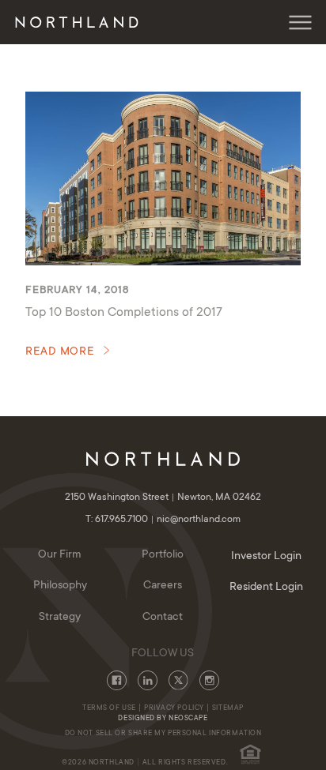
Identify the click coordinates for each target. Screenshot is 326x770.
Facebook (117, 680)
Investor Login (266, 556)
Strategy (60, 617)
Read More (60, 352)
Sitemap (228, 708)
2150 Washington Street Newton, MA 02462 (163, 497)
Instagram (209, 680)
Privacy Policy (174, 708)
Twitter (178, 680)
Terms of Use (109, 708)
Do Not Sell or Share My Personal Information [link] (163, 734)
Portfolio (163, 555)
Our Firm (60, 555)
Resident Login (266, 587)
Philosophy (60, 586)
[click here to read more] (163, 178)
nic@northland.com (199, 519)
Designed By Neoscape (162, 719)
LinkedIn (147, 680)
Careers (162, 586)
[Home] (80, 22)
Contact (162, 617)
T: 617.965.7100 (117, 519)
